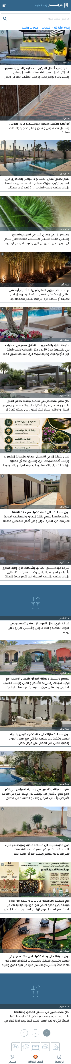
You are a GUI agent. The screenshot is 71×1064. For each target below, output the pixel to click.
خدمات (46, 27)
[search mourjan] (5, 18)
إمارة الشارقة (62, 27)
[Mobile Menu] (4, 5)
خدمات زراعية (30, 27)
